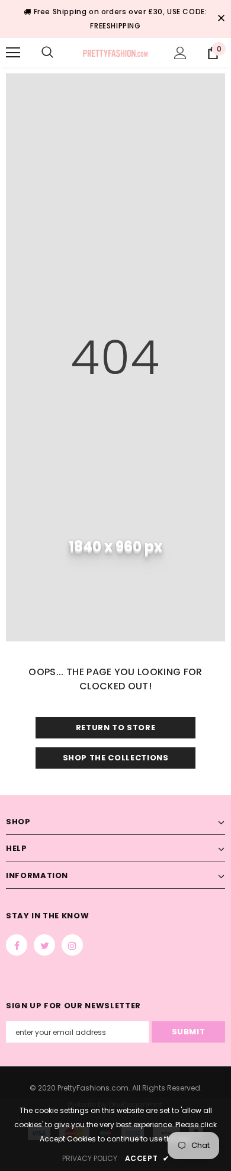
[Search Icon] (47, 53)
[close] (221, 19)
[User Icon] (180, 53)
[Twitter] (44, 945)
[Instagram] (72, 945)
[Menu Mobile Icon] (13, 53)
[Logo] (115, 52)
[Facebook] (16, 945)
